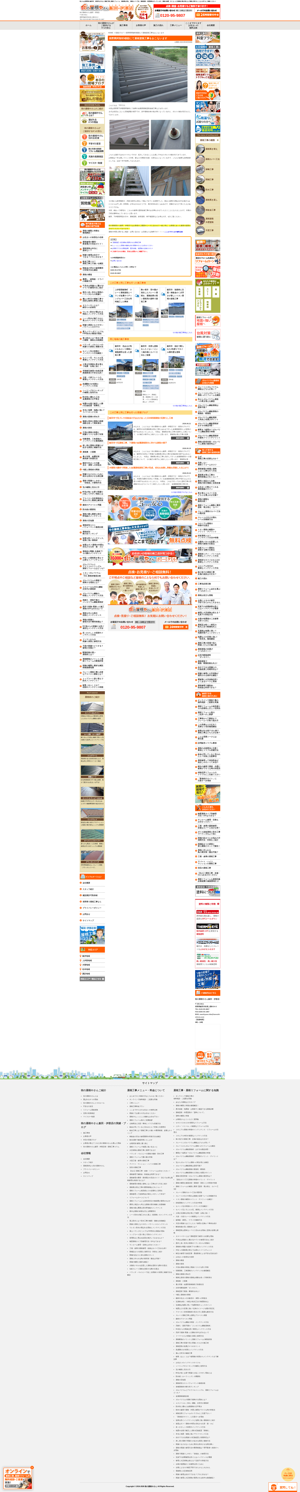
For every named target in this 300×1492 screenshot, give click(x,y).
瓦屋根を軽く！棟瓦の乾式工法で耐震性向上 (192, 1301)
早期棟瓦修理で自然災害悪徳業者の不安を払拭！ (93, 372)
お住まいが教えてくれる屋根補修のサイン (208, 488)
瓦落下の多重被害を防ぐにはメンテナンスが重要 (208, 607)
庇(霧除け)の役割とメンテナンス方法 (91, 385)
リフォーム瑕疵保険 (90, 1110)
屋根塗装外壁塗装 (210, 220)
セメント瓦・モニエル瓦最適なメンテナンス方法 (93, 359)
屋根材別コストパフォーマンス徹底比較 (93, 526)
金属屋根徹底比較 (182, 1396)
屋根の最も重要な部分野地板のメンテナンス (92, 515)
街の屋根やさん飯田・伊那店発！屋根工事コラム (101, 1147)
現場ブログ (119, 33)
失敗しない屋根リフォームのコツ (207, 464)
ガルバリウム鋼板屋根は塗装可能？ (208, 406)
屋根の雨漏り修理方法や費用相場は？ (93, 621)
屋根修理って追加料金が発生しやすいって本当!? (208, 761)
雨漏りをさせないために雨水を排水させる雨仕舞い (195, 1444)
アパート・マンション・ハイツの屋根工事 (145, 1164)
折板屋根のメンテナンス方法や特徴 (189, 1203)
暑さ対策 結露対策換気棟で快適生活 (91, 457)
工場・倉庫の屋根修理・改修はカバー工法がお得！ (209, 827)
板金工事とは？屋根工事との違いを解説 (93, 262)
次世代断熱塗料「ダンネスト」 (204, 656)
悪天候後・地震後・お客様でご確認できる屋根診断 (195, 1109)
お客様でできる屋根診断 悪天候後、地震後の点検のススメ (132, 248)
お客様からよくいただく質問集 (187, 1119)
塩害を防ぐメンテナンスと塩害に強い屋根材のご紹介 (195, 1420)
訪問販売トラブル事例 (207, 743)
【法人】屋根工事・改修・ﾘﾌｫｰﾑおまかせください (209, 874)
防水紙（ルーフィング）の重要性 (188, 1376)
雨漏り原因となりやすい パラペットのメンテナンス (148, 1224)
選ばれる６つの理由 (90, 1099)
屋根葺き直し (212, 200)
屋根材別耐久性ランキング (90, 533)
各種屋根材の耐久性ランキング (187, 1387)
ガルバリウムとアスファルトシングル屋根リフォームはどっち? (93, 566)
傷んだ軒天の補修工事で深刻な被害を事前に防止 (93, 300)
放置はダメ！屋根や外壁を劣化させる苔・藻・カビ (195, 1424)
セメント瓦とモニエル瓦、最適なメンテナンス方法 (195, 1209)
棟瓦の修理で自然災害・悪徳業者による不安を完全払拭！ (197, 1253)
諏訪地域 (86, 974)
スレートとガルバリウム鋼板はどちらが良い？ (208, 388)
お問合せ (86, 914)
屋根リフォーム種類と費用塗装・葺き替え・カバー (209, 506)
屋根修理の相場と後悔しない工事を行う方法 (207, 470)
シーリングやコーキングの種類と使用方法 (93, 391)
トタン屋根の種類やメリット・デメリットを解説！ (195, 1199)
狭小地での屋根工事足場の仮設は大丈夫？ (207, 573)
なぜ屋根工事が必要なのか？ (208, 458)
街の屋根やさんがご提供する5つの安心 (106, 25)
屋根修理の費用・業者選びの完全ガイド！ (93, 243)
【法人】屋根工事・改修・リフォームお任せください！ (150, 1171)
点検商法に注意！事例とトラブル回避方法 (145, 1123)
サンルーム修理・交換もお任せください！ (208, 821)
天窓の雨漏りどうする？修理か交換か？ (93, 647)
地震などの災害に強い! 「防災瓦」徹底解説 (207, 638)
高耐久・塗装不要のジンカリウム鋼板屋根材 (93, 601)
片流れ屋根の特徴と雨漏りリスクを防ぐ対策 (93, 433)
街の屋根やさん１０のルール (94, 1103)
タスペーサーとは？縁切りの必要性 (91, 306)
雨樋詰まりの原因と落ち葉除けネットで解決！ (209, 845)
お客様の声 (141, 25)
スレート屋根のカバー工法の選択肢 (209, 512)
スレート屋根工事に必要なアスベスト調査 (191, 1315)
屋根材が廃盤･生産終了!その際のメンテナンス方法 (194, 1247)
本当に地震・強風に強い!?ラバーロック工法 (192, 1434)
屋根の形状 (87, 428)
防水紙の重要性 (89, 509)
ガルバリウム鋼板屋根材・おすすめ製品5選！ (193, 1149)
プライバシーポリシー (92, 908)
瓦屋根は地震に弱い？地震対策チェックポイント (209, 632)
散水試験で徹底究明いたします (140, 1140)
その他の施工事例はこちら (182, 332)
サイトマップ (88, 920)
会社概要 (211, 25)
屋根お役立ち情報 (205, 595)
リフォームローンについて (139, 1197)
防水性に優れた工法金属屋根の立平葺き (91, 398)
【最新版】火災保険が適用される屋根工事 (126, 242)
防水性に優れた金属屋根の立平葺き (189, 1406)
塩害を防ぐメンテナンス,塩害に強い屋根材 (93, 539)
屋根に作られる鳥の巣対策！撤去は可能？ (145, 1258)
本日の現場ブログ (89, 1140)
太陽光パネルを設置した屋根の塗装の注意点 (208, 543)
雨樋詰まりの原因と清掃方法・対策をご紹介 (145, 1252)
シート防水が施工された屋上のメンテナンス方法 (93, 319)
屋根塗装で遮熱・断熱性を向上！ (188, 1291)
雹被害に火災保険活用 (184, 1471)
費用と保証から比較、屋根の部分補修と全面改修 (209, 482)
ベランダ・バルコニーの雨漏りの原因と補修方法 (93, 346)
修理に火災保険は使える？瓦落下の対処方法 (209, 614)
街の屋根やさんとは (90, 1096)
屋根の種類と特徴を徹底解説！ (91, 232)
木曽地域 (86, 965)
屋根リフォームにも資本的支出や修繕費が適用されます (150, 1201)
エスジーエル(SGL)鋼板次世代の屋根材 (93, 588)
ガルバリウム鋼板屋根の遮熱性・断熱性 (208, 412)
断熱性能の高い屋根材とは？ (89, 653)
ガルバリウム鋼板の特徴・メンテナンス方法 (192, 1322)
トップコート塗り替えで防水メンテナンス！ (93, 680)
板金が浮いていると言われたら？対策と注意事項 (209, 755)
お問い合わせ (117, 261)
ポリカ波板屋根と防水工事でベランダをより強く (209, 833)
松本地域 (86, 969)
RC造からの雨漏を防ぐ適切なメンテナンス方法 (193, 1329)
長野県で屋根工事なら (92, 902)
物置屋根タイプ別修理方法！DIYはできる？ (207, 815)
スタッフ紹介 (88, 889)
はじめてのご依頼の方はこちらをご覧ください (146, 1096)
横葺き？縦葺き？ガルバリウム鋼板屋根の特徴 (209, 431)
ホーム (89, 25)
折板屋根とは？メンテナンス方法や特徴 (208, 537)
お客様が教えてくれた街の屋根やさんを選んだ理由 (102, 1143)
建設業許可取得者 (90, 895)
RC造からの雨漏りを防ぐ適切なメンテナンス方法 (93, 627)
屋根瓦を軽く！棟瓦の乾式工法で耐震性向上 (207, 626)
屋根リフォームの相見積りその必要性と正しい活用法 (209, 707)
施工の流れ (158, 25)
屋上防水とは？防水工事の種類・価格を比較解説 (93, 339)
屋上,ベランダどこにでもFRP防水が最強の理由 (93, 332)
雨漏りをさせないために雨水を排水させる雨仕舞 (93, 475)
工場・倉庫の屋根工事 (207, 856)
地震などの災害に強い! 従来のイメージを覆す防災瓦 (195, 1308)
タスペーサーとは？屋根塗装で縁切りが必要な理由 (195, 1236)
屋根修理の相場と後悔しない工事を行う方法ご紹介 (148, 1184)
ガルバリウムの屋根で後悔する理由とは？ (92, 581)
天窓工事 (210, 230)
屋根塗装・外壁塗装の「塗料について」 (190, 1112)
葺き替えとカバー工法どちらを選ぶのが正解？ (208, 494)
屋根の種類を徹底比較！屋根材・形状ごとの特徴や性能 (196, 1183)
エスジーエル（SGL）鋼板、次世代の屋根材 (192, 1403)
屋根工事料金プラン (136, 1106)
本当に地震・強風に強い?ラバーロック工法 (93, 411)
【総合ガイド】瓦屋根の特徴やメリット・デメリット (195, 1179)
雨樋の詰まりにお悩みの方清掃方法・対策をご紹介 (209, 839)
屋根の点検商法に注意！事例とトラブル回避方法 (208, 749)
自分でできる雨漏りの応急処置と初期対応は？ (208, 668)
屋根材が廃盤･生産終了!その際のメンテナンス (93, 552)
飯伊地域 (86, 956)
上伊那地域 (87, 960)
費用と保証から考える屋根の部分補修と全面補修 (147, 1204)
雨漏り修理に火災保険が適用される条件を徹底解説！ (195, 1478)
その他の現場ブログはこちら (181, 492)
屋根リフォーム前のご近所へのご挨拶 (206, 713)
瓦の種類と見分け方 (91, 487)
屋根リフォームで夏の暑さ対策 (140, 1157)
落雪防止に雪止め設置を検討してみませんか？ (146, 1238)
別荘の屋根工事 (204, 868)
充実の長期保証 (89, 1113)
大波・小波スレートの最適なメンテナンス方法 (93, 378)
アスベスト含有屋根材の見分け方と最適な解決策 (93, 499)
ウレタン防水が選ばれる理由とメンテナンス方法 (93, 313)
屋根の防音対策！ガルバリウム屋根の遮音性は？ (209, 443)
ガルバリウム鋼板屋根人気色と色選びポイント (208, 418)
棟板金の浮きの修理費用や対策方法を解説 (93, 269)
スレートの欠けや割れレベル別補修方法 (207, 518)
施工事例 (124, 25)
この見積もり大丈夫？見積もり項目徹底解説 (207, 726)
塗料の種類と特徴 (207, 904)
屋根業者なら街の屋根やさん (94, 1166)
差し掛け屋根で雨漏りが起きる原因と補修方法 (193, 1441)
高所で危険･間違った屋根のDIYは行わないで (192, 1332)
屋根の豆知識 (88, 521)
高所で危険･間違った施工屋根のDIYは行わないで (93, 608)
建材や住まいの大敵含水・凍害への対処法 (92, 464)
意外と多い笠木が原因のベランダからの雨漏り (93, 293)
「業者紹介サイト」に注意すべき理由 (207, 780)
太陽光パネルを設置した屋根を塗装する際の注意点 (148, 1265)
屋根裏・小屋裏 (89, 452)
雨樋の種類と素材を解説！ (139, 1262)
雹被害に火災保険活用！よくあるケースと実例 (208, 680)
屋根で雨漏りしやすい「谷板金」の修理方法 (92, 482)
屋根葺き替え (212, 149)
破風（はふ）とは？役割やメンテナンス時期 (93, 686)
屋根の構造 (87, 275)
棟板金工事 (211, 210)
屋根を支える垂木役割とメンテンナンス (92, 614)
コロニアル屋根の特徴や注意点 (205, 524)
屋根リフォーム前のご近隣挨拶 (140, 1120)
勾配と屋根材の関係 (91, 470)
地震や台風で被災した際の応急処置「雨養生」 (93, 404)
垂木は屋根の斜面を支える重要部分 (142, 1211)
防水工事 (210, 190)
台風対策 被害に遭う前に (138, 1143)
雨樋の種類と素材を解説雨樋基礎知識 (93, 666)
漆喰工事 (210, 169)
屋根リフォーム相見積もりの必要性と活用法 (145, 1191)
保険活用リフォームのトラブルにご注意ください (209, 773)
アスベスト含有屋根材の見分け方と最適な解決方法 (195, 1312)
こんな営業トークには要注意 (207, 738)
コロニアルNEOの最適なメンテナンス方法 (208, 567)
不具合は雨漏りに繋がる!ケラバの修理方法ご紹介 (93, 287)
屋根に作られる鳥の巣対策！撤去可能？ (208, 851)
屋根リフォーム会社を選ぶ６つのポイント (209, 590)
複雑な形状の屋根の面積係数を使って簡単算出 (93, 422)
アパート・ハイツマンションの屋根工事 (207, 863)
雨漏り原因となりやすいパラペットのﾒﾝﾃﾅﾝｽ (93, 326)
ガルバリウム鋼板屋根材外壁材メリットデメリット (209, 437)
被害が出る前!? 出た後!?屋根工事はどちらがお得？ (209, 732)
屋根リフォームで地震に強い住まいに (143, 1147)
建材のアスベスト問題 (92, 505)
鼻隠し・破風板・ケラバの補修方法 (93, 280)
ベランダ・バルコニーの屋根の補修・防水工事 (146, 1154)
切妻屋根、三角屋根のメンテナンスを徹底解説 (93, 440)
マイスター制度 (89, 1117)
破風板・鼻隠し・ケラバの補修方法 (189, 1220)
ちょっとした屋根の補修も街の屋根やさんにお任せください (132, 245)
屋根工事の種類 (207, 140)
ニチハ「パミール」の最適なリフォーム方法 (192, 1126)
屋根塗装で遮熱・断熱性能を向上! (207, 662)
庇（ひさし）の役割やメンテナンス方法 (93, 634)
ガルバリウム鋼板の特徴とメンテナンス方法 (93, 594)
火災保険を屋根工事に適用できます (142, 1150)
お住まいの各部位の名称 (93, 237)
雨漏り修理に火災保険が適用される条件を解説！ (208, 674)
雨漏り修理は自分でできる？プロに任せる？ (93, 256)
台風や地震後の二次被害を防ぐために (208, 620)
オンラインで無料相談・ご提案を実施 (143, 1099)
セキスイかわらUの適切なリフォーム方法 (191, 1123)
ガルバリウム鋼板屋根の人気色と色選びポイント (194, 1173)
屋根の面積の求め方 (91, 417)
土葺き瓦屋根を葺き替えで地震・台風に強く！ (93, 365)
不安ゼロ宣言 (88, 1106)
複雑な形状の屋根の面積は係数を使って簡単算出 (194, 1277)
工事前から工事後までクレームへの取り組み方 (208, 719)
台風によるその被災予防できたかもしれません (209, 601)
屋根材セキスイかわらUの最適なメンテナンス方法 (209, 561)
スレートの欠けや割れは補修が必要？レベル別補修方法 (196, 1196)
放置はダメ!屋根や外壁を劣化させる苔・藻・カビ (93, 546)
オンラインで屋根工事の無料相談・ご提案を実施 (208, 701)
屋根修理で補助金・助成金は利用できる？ (207, 686)
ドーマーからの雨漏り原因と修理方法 (92, 640)
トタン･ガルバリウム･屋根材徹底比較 (92, 574)
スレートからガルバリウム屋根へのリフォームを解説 (209, 394)
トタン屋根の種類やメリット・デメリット (207, 531)
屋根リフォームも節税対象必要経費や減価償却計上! (209, 880)
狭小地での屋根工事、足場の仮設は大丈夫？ (192, 1139)
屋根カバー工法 (213, 159)
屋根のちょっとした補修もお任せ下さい (144, 1117)
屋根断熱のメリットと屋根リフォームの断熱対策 (93, 660)
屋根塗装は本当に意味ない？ (90, 249)
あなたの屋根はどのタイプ (185, 1102)
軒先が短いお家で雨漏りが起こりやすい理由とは (93, 493)
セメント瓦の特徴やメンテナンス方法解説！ (93, 352)
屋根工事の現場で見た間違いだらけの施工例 (207, 644)
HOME (110, 33)
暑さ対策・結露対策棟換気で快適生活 (190, 1284)
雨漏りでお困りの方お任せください (142, 1113)
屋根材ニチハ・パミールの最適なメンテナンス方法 (209, 555)
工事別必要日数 (204, 584)
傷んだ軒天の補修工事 (184, 1353)
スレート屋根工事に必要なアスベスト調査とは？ (93, 673)
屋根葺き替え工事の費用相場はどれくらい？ (208, 476)
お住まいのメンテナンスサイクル (188, 1363)
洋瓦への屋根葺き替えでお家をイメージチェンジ (93, 559)
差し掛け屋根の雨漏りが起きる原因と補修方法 (93, 446)
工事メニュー (176, 25)
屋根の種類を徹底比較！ (203, 500)
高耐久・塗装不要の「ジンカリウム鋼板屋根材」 (194, 1326)
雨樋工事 (210, 179)
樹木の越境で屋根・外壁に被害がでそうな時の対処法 (209, 767)
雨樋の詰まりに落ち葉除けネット (141, 1255)
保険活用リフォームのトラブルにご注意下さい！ (194, 1413)
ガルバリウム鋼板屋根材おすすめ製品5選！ (208, 424)
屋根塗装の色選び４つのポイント (205, 650)
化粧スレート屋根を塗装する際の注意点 (206, 549)
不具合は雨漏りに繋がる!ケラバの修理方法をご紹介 (195, 1240)
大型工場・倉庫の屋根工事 (139, 1160)
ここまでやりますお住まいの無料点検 (193, 25)
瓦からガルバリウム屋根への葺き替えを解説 (208, 400)
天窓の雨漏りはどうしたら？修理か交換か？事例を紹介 (196, 1223)
